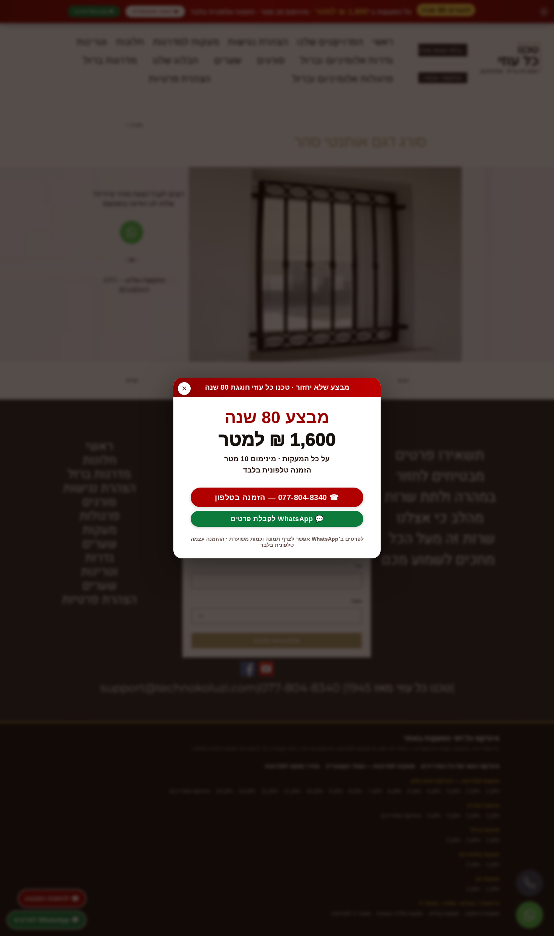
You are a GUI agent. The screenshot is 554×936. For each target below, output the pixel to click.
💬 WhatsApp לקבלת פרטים (277, 519)
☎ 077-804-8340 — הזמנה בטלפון (277, 497)
